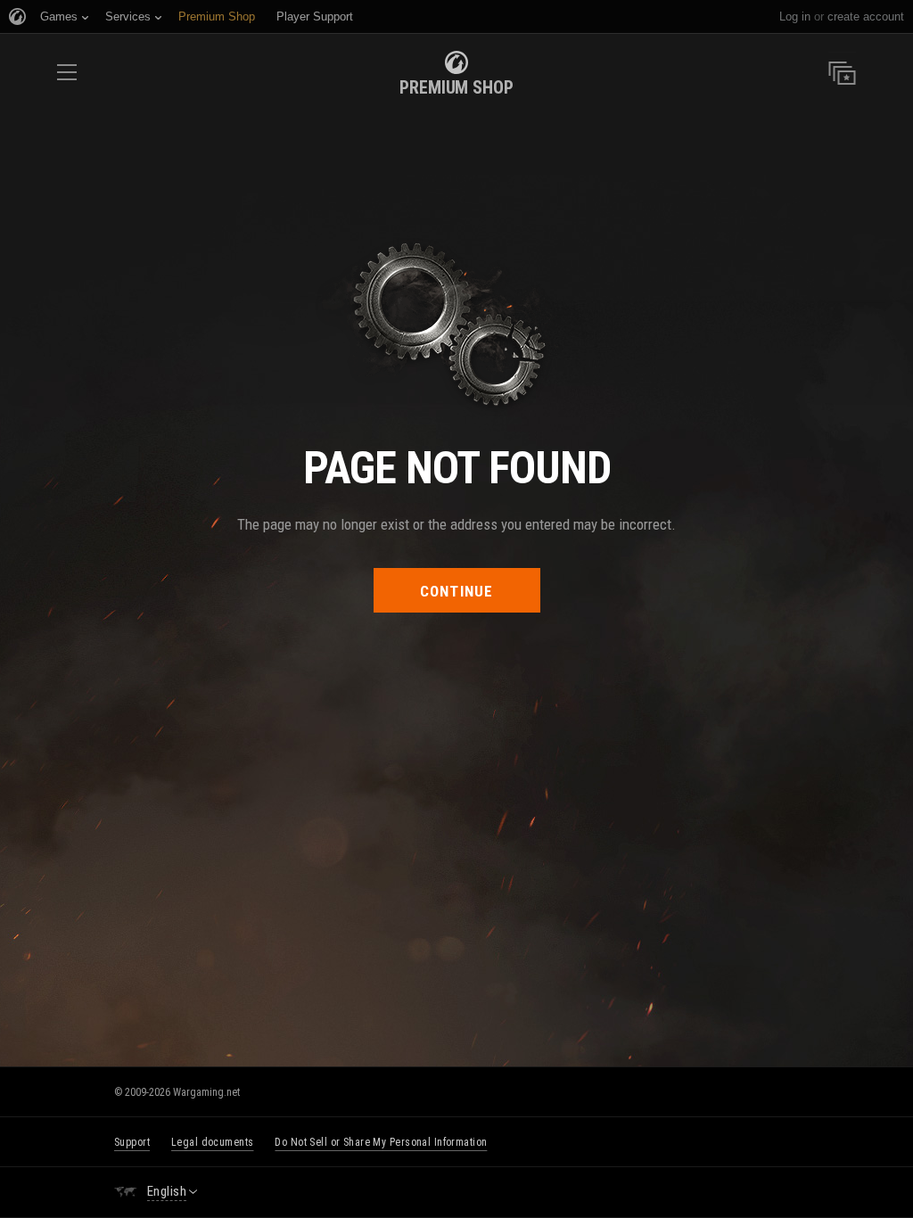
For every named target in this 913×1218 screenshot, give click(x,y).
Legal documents (212, 1142)
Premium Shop (456, 87)
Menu (67, 78)
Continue (457, 591)
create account (865, 16)
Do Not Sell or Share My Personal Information (381, 1142)
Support (132, 1142)
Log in (794, 16)
